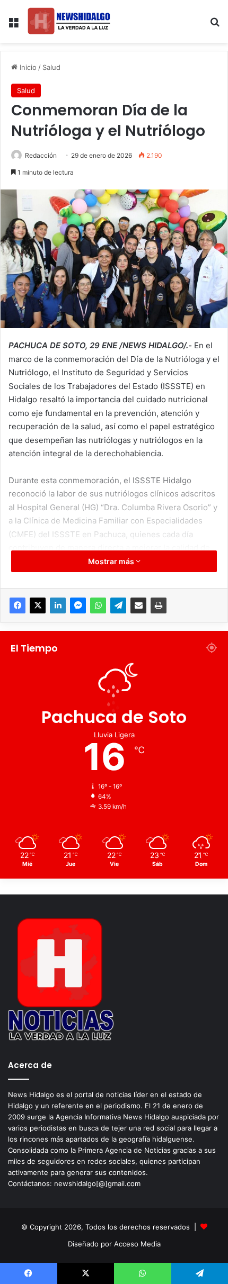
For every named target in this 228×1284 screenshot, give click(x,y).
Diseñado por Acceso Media (114, 1244)
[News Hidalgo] (69, 21)
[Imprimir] (158, 605)
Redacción (41, 155)
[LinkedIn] (58, 605)
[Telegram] (118, 605)
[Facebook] (17, 605)
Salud (51, 67)
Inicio (27, 67)
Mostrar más (112, 561)
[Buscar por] (214, 26)
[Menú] (13, 26)
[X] (38, 605)
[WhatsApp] (98, 605)
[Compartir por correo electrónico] (138, 605)
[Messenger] (78, 605)
